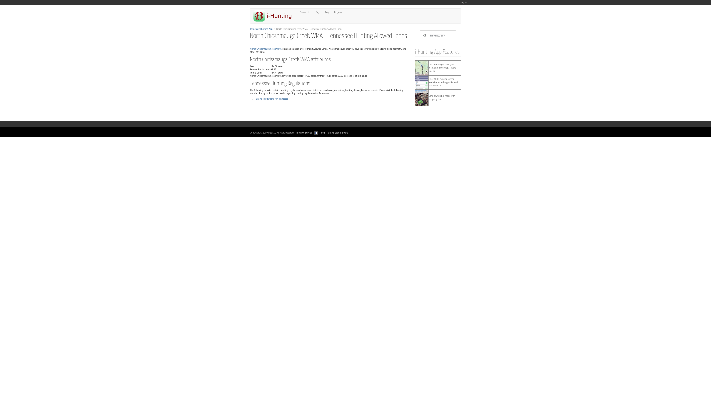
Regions (338, 12)
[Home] (274, 15)
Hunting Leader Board (337, 132)
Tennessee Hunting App (261, 29)
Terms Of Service (304, 132)
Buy (318, 12)
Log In (464, 2)
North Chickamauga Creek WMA (265, 49)
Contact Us (305, 12)
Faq (327, 12)
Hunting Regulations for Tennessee (271, 99)
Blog (323, 132)
